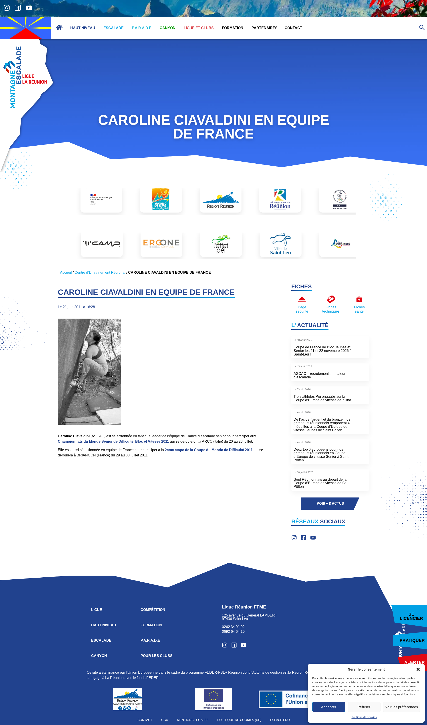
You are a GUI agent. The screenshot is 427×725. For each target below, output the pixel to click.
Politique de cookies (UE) (239, 720)
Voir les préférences (401, 707)
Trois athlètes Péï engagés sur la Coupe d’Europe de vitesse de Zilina (322, 398)
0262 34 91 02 (233, 627)
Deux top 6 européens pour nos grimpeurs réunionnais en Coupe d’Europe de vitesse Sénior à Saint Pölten (321, 455)
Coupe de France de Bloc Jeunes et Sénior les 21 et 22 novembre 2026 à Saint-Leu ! (323, 350)
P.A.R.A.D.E (150, 640)
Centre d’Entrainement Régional (100, 272)
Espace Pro (280, 720)
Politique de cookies (364, 717)
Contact (144, 720)
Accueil (66, 272)
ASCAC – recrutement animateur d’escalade (319, 375)
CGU (164, 720)
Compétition (153, 610)
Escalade (101, 640)
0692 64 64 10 (233, 631)
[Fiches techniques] (331, 299)
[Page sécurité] (302, 299)
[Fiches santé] (359, 299)
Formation (151, 625)
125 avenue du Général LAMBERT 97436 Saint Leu (250, 617)
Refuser (364, 707)
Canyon (99, 656)
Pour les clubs (157, 656)
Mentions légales (192, 720)
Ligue (96, 610)
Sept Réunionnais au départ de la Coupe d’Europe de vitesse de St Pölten (320, 483)
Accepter (328, 707)
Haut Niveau (103, 625)
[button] (418, 669)
